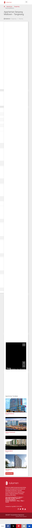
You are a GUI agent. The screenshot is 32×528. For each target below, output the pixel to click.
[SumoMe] (29, 526)
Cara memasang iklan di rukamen (14, 497)
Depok (7, 493)
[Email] (24, 526)
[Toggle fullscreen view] (23, 344)
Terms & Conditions (10, 499)
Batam (14, 495)
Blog (18, 500)
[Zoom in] (23, 362)
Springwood (8, 469)
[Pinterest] (18, 526)
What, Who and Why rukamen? (13, 498)
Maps (22, 500)
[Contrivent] (21, 516)
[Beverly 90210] (16, 443)
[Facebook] (8, 526)
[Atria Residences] (16, 405)
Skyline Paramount (10, 432)
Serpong (21, 18)
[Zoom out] (23, 366)
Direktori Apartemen (10, 500)
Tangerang (16, 6)
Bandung (7, 495)
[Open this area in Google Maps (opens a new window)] (8, 368)
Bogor (23, 492)
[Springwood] (16, 461)
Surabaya (21, 493)
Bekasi (16, 493)
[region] (16, 355)
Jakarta (19, 492)
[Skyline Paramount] (16, 424)
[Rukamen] (8, 2)
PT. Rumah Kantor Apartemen (16, 515)
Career (7, 502)
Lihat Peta (10, 473)
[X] (13, 526)
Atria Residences (9, 413)
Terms (18, 368)
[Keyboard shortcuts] (10, 368)
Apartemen (9, 6)
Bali (11, 495)
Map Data (14, 368)
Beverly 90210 (9, 451)
